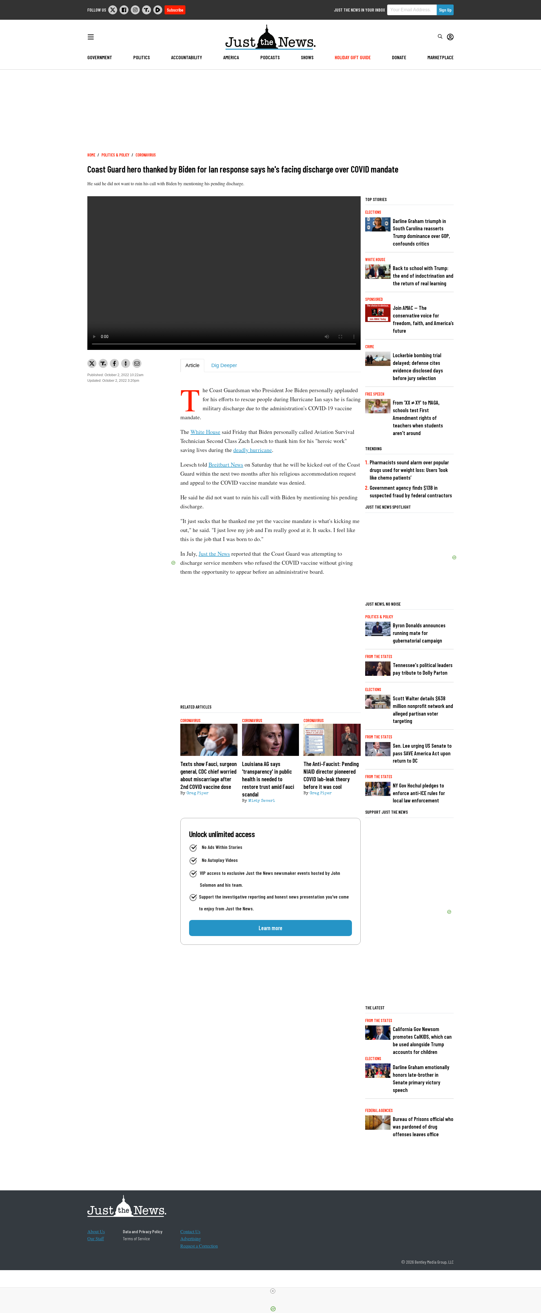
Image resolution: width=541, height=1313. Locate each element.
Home (91, 155)
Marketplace (440, 57)
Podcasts (270, 57)
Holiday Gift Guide (353, 57)
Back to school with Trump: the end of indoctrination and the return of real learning (423, 275)
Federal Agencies (379, 1110)
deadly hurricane (252, 450)
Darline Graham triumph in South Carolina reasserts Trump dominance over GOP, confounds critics (421, 232)
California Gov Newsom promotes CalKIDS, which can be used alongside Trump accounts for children (422, 1040)
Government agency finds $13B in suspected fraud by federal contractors (411, 491)
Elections (373, 212)
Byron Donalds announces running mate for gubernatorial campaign (419, 633)
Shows (307, 57)
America (231, 57)
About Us (96, 1231)
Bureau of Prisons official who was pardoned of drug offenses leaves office (423, 1126)
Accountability (186, 57)
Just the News (214, 553)
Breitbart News (226, 464)
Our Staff (95, 1238)
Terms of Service (136, 1238)
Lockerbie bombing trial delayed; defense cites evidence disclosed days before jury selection (418, 366)
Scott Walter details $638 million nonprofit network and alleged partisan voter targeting (423, 709)
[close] (272, 1291)
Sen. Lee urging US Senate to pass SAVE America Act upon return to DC (422, 753)
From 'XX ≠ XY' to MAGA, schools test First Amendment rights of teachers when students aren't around (418, 417)
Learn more (270, 927)
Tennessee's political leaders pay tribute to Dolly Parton (423, 669)
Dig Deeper (224, 365)
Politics (141, 57)
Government (99, 57)
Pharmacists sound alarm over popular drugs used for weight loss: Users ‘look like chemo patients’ (409, 470)
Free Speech (374, 394)
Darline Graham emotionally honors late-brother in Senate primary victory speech (421, 1078)
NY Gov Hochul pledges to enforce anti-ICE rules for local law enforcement (419, 793)
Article (192, 365)
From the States (378, 656)
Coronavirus (146, 155)
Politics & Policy (115, 155)
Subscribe (175, 9)
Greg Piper (198, 793)
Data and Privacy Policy (142, 1231)
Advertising (190, 1238)
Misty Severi (261, 801)
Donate (399, 57)
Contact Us (190, 1231)
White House (205, 432)
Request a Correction (199, 1246)
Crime (369, 346)
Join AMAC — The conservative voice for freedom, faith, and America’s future (423, 319)
